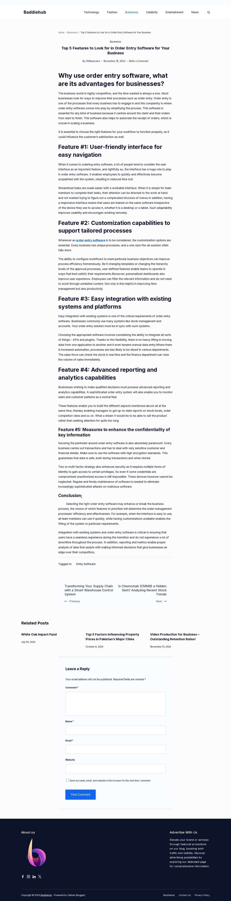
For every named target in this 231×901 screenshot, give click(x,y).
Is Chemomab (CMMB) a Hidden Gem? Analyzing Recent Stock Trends (142, 590)
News (195, 12)
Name (69, 721)
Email (69, 740)
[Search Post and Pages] (208, 12)
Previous (74, 601)
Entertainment (174, 12)
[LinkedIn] (34, 876)
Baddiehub (35, 12)
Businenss (131, 12)
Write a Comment (138, 61)
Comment (71, 687)
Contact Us (185, 895)
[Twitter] (39, 876)
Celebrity (152, 12)
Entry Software (86, 564)
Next (159, 601)
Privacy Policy (202, 895)
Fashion (112, 12)
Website (70, 759)
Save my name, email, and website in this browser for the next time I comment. (110, 780)
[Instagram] (28, 876)
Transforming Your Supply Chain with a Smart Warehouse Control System (89, 590)
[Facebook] (22, 876)
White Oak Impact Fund (39, 634)
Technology (91, 12)
